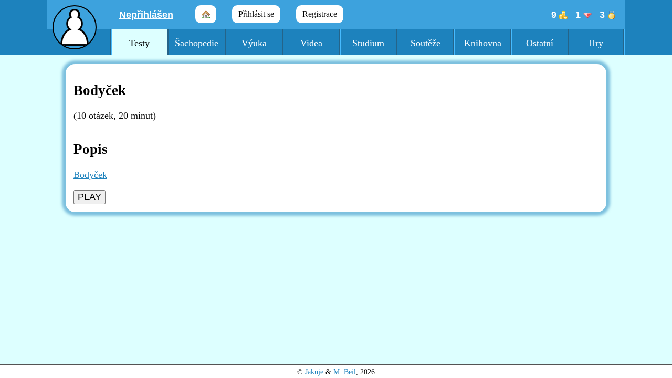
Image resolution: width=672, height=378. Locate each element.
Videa (311, 43)
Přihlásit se (256, 13)
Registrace (319, 13)
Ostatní (539, 43)
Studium (368, 43)
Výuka (254, 43)
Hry (596, 43)
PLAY (89, 197)
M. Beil (344, 372)
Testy (139, 43)
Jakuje (314, 372)
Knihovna (482, 43)
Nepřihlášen (146, 14)
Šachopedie (196, 43)
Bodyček (90, 175)
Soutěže (425, 43)
